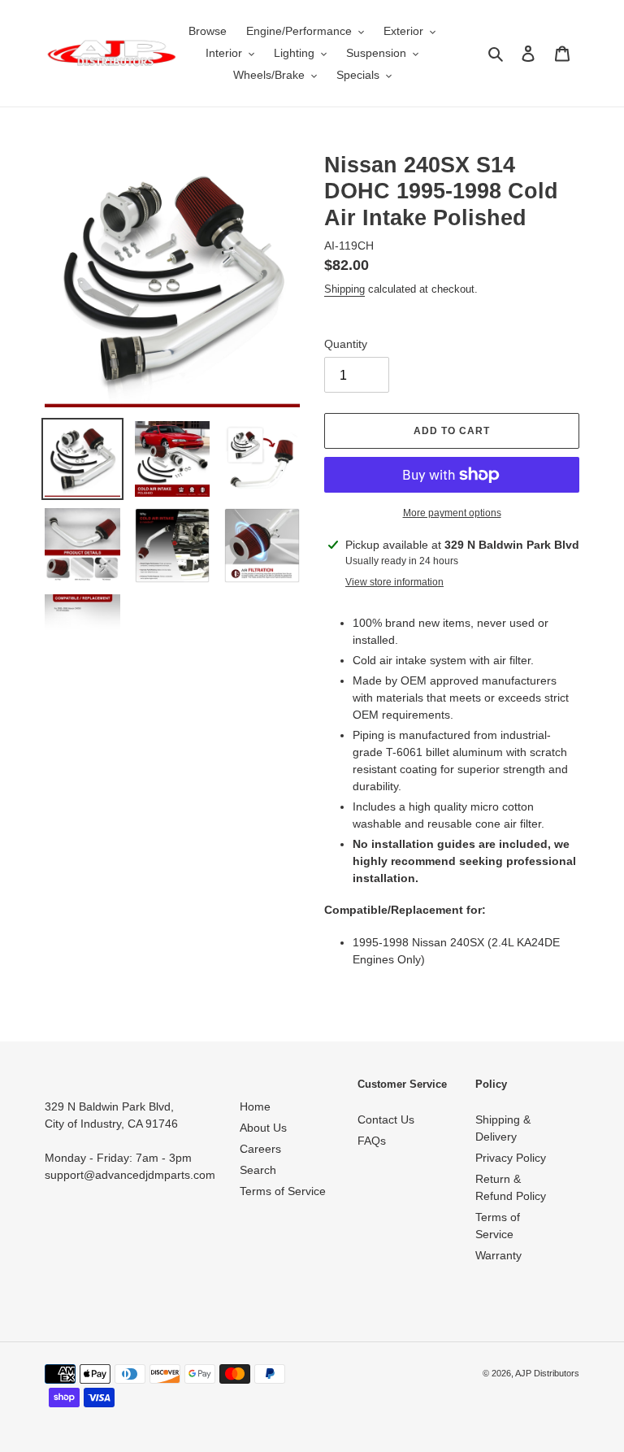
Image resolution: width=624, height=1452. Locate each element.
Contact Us (386, 1119)
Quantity (345, 343)
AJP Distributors (547, 1373)
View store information (394, 582)
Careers (260, 1148)
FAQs (372, 1140)
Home (255, 1106)
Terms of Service (283, 1191)
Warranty (498, 1255)
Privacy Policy (510, 1157)
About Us (263, 1127)
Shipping (344, 289)
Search (258, 1169)
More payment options (452, 513)
